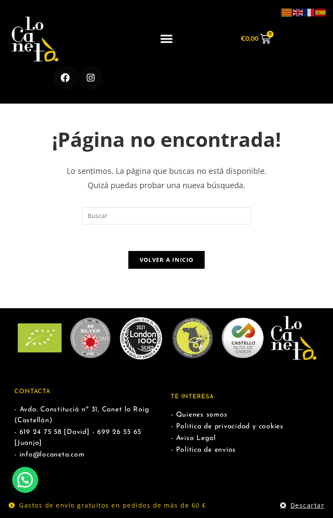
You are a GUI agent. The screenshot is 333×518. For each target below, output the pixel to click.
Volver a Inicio (167, 260)
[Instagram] (91, 78)
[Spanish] (320, 12)
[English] (298, 12)
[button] (166, 39)
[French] (309, 12)
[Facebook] (65, 78)
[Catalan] (287, 12)
